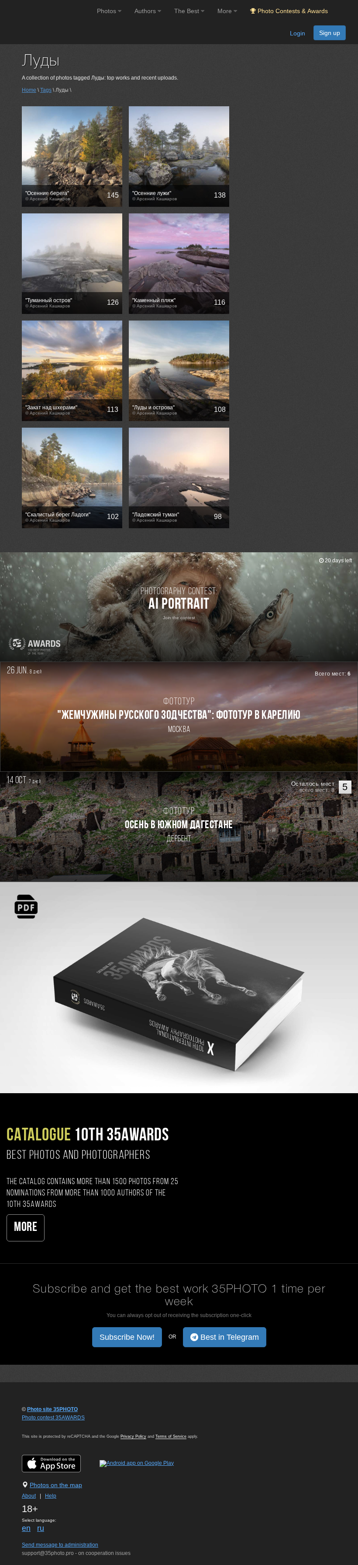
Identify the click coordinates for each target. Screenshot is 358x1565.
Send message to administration (60, 1545)
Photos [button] (107, 11)
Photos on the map (56, 1484)
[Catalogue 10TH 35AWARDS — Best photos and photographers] (179, 987)
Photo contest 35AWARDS (53, 1418)
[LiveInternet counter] (41, 1426)
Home (29, 90)
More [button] (225, 11)
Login (297, 33)
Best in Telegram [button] (228, 1337)
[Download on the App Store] (60, 1463)
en (26, 1528)
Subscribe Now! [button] (127, 1337)
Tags (46, 90)
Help (50, 1496)
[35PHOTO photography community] (47, 11)
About (29, 1496)
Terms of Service (170, 1436)
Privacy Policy (133, 1436)
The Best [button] (187, 11)
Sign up (329, 33)
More (25, 1227)
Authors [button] (146, 11)
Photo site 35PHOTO (52, 1409)
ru (40, 1528)
